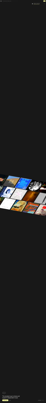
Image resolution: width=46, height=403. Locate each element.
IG (42, 400)
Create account (5, 400)
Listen (10, 400)
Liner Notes (39, 400)
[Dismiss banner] (44, 3)
